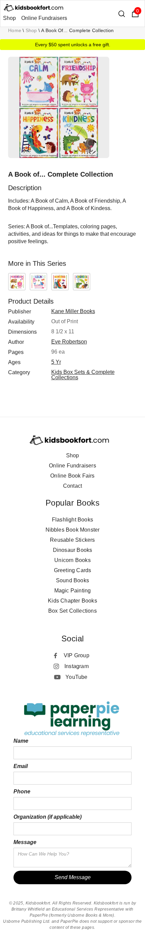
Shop (9, 18)
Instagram (76, 666)
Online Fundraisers (44, 18)
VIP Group (76, 655)
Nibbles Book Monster (73, 530)
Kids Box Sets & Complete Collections (83, 374)
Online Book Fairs (72, 476)
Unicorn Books (72, 560)
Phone (21, 791)
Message (24, 842)
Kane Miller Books (73, 311)
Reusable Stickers (72, 540)
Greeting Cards (72, 570)
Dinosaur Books (72, 550)
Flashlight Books (72, 519)
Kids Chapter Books (72, 601)
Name (20, 741)
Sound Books (72, 580)
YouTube (76, 677)
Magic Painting (72, 590)
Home (14, 30)
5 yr (56, 362)
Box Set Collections (72, 611)
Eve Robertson (69, 342)
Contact (72, 486)
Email (20, 766)
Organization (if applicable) (47, 817)
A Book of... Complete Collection (77, 30)
